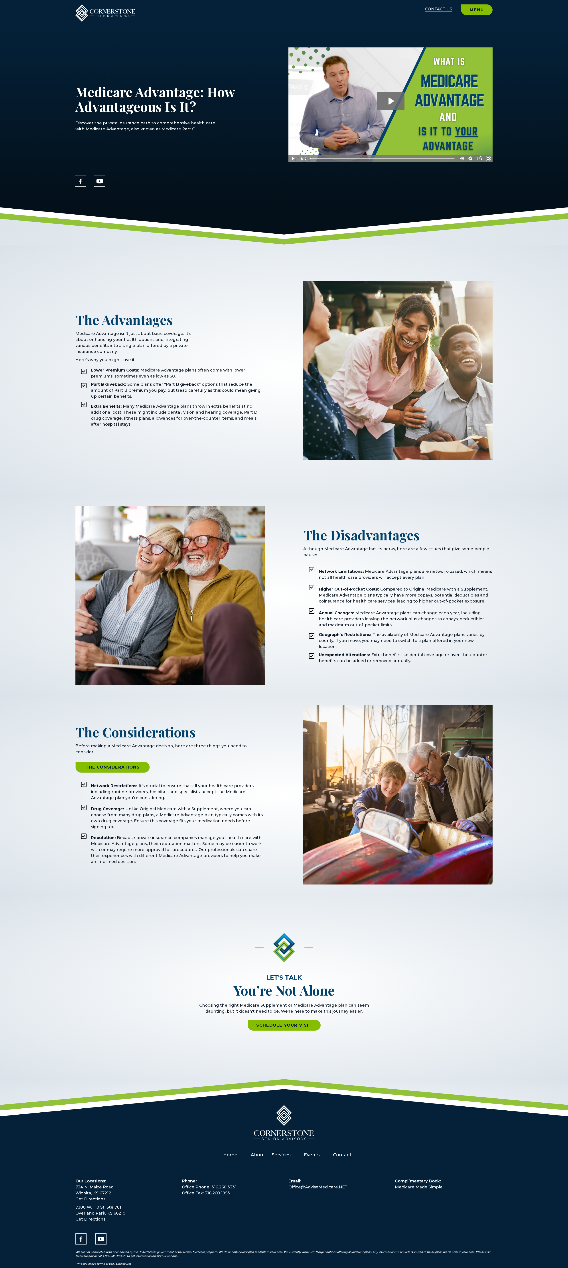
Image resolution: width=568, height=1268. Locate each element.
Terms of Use (105, 1263)
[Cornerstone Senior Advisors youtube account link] (99, 181)
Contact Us (438, 9)
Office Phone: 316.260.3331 (209, 1187)
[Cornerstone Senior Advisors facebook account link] (80, 181)
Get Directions (90, 1199)
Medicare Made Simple (419, 1187)
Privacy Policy (85, 1263)
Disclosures (123, 1263)
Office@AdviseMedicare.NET (317, 1187)
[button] (112, 767)
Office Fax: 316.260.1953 (206, 1193)
